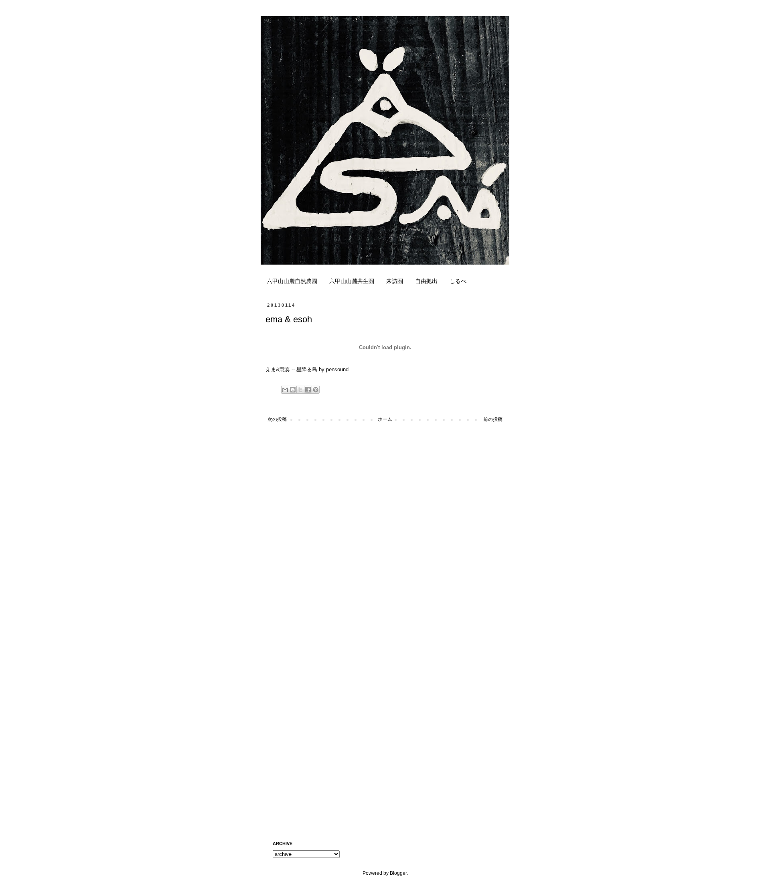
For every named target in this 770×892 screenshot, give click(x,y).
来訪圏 (394, 281)
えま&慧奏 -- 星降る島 (291, 369)
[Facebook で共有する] (308, 390)
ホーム (385, 419)
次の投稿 (277, 419)
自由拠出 (426, 281)
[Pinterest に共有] (316, 390)
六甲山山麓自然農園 (292, 281)
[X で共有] (300, 390)
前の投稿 (493, 419)
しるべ (458, 281)
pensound (337, 369)
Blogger (398, 873)
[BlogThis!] (293, 390)
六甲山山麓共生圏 (351, 281)
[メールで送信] (285, 390)
